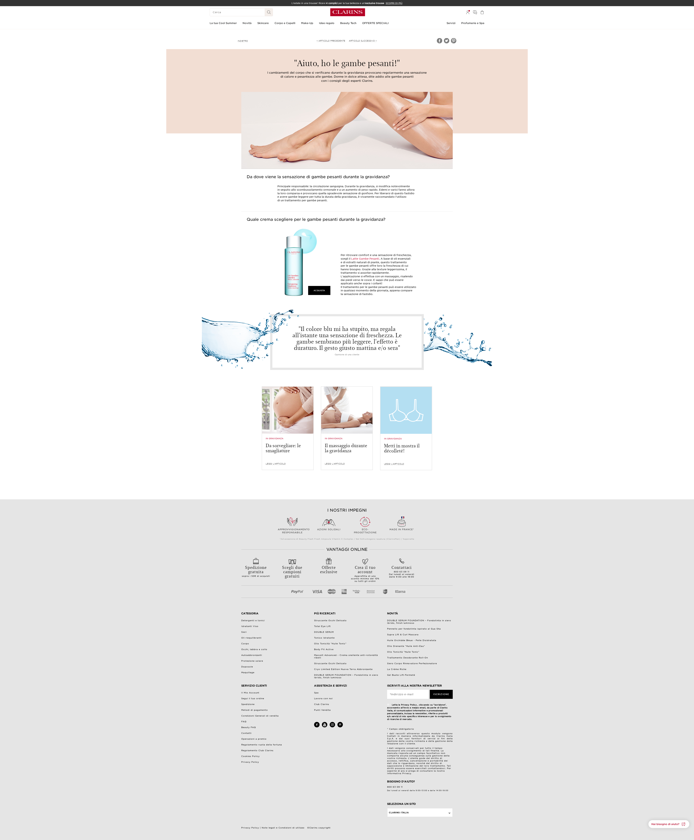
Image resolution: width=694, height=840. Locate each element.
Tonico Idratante (324, 638)
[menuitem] (468, 12)
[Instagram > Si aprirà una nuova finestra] (332, 726)
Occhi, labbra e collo (254, 649)
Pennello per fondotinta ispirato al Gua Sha (414, 629)
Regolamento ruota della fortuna (261, 744)
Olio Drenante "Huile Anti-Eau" (406, 646)
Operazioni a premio (254, 739)
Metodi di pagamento (254, 710)
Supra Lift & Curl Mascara (403, 634)
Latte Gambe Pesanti (365, 258)
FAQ (244, 721)
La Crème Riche (396, 669)
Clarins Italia (399, 812)
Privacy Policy (250, 762)
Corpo (245, 643)
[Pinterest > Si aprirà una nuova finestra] (340, 726)
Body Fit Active (324, 649)
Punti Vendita (322, 710)
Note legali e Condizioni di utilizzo (283, 827)
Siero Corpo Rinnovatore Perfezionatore (412, 663)
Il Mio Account (250, 692)
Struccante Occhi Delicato (330, 620)
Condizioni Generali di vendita (260, 716)
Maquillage (247, 672)
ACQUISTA (319, 290)
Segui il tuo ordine (252, 698)
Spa (316, 692)
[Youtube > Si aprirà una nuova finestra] (324, 726)
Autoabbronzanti (251, 655)
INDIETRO (243, 41)
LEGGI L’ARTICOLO (276, 464)
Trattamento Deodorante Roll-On (407, 657)
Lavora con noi (323, 698)
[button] (668, 824)
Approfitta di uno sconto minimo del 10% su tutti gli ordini (365, 573)
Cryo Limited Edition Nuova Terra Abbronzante (343, 669)
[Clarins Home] (347, 12)
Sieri (244, 632)
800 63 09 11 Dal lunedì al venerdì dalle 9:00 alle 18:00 (401, 571)
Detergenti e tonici (253, 620)
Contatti (246, 733)
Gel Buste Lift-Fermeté (401, 675)
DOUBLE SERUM (324, 632)
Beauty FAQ (248, 727)
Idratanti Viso (249, 626)
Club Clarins (321, 704)
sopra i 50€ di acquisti (256, 570)
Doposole (247, 666)
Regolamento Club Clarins (257, 750)
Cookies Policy (250, 756)
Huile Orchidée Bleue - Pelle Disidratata (411, 640)
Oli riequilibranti (251, 638)
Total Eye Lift (322, 626)
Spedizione (248, 704)
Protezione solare (252, 661)
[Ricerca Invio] (269, 12)
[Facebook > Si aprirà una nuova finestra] (317, 726)
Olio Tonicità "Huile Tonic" (330, 643)
